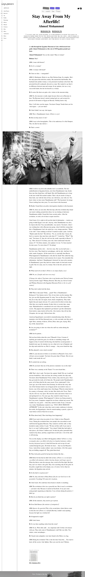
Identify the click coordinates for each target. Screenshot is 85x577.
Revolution (58, 11)
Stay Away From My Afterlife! (51, 19)
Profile (5, 17)
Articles (6, 8)
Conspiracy (48, 11)
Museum (57, 8)
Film (5, 29)
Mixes (5, 31)
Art (4, 15)
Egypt (53, 11)
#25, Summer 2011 (34, 563)
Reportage (6, 20)
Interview (6, 13)
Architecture (6, 33)
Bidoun (45, 31)
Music (5, 36)
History (5, 22)
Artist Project (6, 11)
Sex (43, 11)
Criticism (5, 26)
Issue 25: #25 (46, 8)
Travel (5, 38)
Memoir (5, 24)
